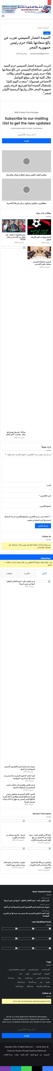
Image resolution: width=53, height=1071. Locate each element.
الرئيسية (46, 28)
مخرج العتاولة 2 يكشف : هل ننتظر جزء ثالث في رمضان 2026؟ (16, 237)
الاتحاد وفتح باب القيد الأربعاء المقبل (41, 238)
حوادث (16, 1055)
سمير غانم (11, 978)
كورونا (48, 982)
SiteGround (41, 1051)
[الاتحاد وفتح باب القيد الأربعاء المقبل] (39, 227)
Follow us (46, 993)
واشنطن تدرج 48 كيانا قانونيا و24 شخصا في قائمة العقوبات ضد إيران (40, 865)
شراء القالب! (8, 1055)
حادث (20, 974)
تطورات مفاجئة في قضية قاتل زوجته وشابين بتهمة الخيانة (14, 863)
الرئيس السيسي (33, 969)
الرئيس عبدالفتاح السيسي (17, 969)
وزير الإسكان (32, 982)
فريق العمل (34, 1055)
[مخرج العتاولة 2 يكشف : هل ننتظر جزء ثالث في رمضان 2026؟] (14, 226)
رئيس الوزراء (29, 978)
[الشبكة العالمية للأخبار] (26, 9)
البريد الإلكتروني (45, 496)
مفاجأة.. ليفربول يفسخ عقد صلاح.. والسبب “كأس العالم (16, 433)
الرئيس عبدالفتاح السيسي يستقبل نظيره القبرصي (42, 263)
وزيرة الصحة (19, 986)
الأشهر (44, 573)
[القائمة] (3, 16)
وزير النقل (30, 986)
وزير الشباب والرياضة (43, 986)
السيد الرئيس (37, 974)
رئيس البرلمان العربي (43, 978)
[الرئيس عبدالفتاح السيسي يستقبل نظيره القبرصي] (39, 252)
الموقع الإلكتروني (45, 506)
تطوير (27, 974)
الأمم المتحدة (46, 969)
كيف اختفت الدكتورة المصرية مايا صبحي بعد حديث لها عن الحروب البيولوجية (19, 777)
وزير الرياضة (21, 982)
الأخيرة (27, 573)
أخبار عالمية (24, 1055)
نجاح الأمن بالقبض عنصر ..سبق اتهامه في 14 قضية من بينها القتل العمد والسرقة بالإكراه (40, 837)
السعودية (47, 974)
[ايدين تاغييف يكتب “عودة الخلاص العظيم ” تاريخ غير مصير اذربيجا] (43, 672)
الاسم (48, 485)
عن (41, 1055)
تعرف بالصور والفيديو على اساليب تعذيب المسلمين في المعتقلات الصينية (20, 786)
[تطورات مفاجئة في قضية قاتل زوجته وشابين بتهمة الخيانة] (13, 853)
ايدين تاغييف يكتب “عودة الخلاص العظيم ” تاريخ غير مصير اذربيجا (20, 582)
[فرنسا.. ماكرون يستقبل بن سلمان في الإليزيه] (13, 826)
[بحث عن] (50, 16)
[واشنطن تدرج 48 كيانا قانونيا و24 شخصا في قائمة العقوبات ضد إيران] (39, 853)
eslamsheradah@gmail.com (39, 53)
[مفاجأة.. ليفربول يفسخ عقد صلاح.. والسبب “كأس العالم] (14, 338)
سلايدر (39, 28)
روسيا (19, 978)
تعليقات (9, 573)
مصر (41, 982)
